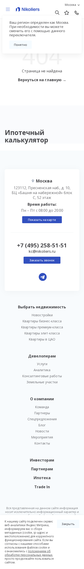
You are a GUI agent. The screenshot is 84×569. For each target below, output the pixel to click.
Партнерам (42, 468)
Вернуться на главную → (42, 79)
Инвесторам (42, 460)
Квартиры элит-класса (42, 333)
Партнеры (42, 413)
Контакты (42, 443)
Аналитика (42, 370)
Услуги (42, 364)
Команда (42, 407)
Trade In (42, 486)
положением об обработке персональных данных (28, 553)
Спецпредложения (42, 419)
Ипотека (42, 477)
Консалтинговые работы (42, 376)
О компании (42, 398)
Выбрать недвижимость (42, 307)
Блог (42, 425)
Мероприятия (42, 437)
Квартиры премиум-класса (42, 327)
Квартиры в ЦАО (42, 339)
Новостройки (42, 315)
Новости (42, 431)
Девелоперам (42, 356)
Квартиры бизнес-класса (42, 321)
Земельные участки (42, 382)
